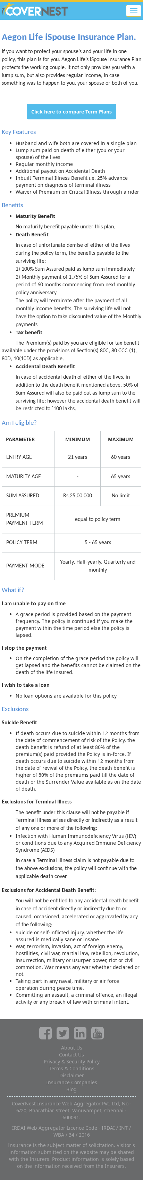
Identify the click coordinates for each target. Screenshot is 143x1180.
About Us (71, 1047)
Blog (71, 1089)
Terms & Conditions (71, 1068)
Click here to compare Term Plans (71, 111)
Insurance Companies (71, 1082)
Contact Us (71, 1054)
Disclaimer (71, 1075)
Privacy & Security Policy (72, 1061)
